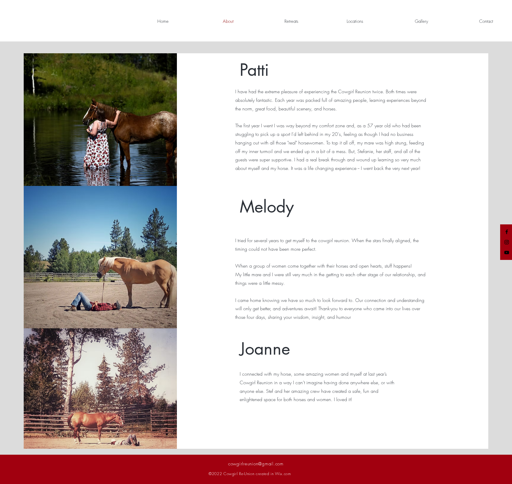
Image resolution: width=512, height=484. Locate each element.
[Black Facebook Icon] (507, 232)
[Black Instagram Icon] (507, 242)
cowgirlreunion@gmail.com (256, 464)
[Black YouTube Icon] (507, 252)
